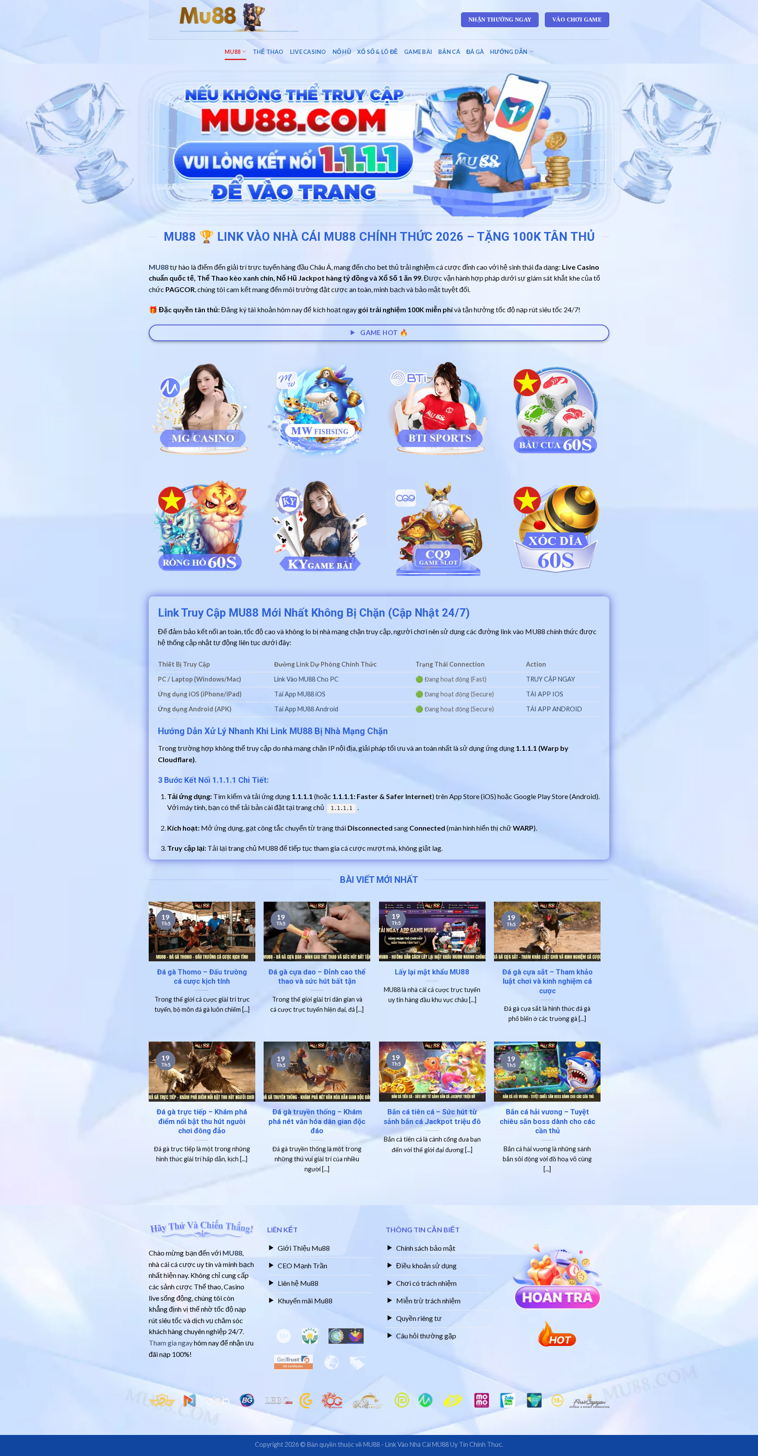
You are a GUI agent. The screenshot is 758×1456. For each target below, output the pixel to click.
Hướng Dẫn (508, 51)
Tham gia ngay (171, 1342)
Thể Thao (268, 51)
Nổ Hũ (342, 51)
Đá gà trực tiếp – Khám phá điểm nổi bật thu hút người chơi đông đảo (202, 1121)
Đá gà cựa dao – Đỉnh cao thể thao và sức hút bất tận (316, 977)
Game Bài (418, 51)
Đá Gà (475, 51)
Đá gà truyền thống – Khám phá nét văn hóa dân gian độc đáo (316, 1121)
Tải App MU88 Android (306, 709)
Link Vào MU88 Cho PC (306, 679)
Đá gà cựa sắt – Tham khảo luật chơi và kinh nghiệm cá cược (547, 981)
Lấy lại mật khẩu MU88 (432, 972)
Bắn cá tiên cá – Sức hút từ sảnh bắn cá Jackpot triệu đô (432, 1117)
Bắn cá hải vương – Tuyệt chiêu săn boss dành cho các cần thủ (547, 1121)
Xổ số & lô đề (377, 51)
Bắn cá (449, 51)
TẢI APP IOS (544, 694)
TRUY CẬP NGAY (550, 679)
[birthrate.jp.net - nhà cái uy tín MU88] (238, 19)
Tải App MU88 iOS (299, 694)
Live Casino (308, 51)
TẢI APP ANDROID (554, 709)
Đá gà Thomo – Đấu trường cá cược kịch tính (202, 977)
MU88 (232, 51)
